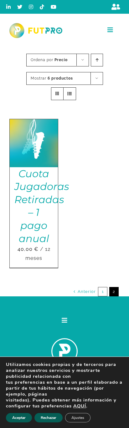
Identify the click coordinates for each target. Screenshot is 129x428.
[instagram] (31, 6)
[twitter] (20, 6)
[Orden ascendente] (97, 60)
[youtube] (54, 6)
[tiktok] (42, 6)
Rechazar (48, 417)
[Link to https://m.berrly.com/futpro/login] (116, 7)
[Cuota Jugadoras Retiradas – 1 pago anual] (34, 123)
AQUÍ (79, 406)
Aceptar (19, 417)
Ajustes (77, 417)
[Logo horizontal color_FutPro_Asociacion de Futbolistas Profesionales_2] (35, 25)
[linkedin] (8, 6)
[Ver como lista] (70, 94)
